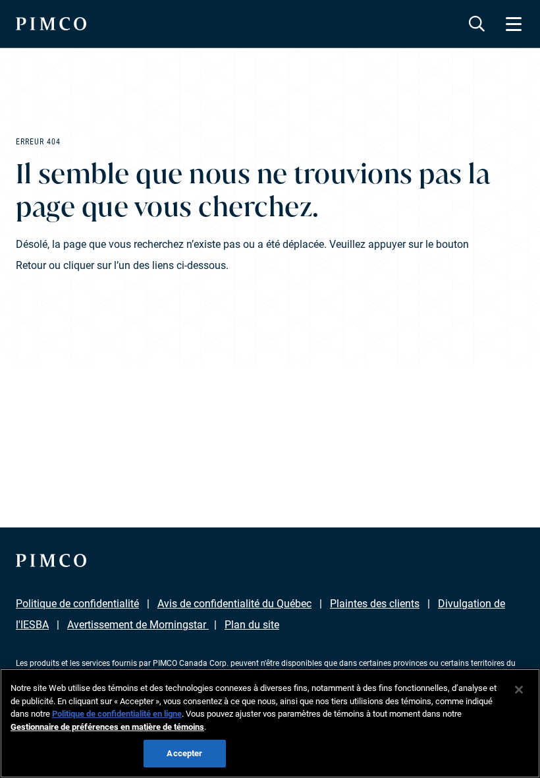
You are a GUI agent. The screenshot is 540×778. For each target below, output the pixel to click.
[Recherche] (476, 24)
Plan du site (252, 624)
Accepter (184, 753)
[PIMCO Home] (51, 23)
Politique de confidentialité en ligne (117, 714)
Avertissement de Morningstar (138, 624)
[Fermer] (518, 689)
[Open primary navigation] (513, 24)
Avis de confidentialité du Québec (234, 603)
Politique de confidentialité (77, 603)
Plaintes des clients (374, 603)
